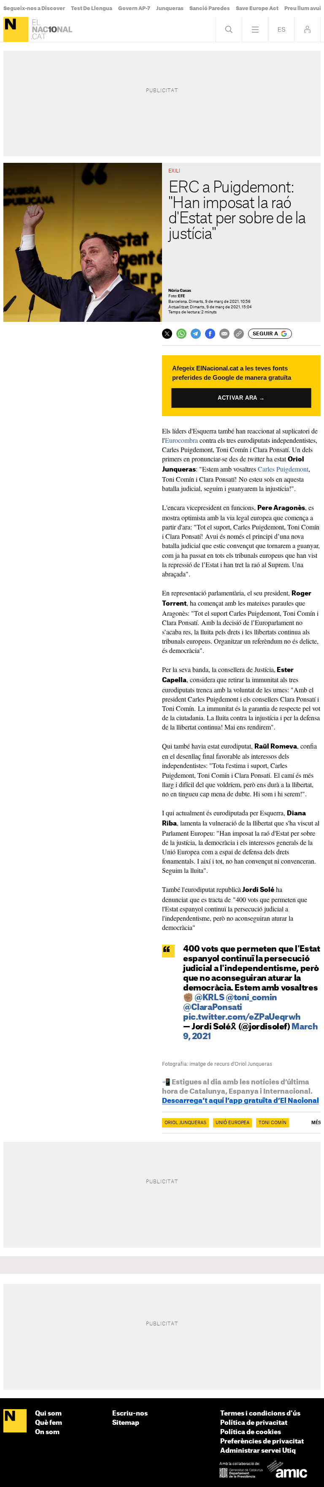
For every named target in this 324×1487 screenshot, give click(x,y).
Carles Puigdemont (283, 468)
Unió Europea (232, 1123)
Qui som (48, 1413)
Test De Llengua (91, 8)
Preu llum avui (302, 8)
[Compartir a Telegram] (196, 334)
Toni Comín (272, 1123)
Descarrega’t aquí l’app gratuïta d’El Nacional (240, 1100)
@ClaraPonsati (212, 1008)
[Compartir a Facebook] (210, 334)
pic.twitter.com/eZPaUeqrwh (242, 1017)
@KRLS (209, 998)
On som (47, 1432)
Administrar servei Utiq (258, 1451)
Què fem (48, 1423)
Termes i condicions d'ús (260, 1413)
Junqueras (170, 8)
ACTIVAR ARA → (241, 397)
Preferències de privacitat (262, 1441)
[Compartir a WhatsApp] (181, 334)
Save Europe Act (257, 8)
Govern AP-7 (134, 8)
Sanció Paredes (209, 8)
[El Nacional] (15, 29)
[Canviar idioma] (281, 29)
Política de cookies (250, 1432)
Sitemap (125, 1423)
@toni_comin (251, 998)
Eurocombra (181, 440)
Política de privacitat (253, 1423)
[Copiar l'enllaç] (239, 334)
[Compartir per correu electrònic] (224, 334)
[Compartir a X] (167, 334)
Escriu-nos (130, 1413)
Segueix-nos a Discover (34, 8)
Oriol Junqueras (185, 1123)
